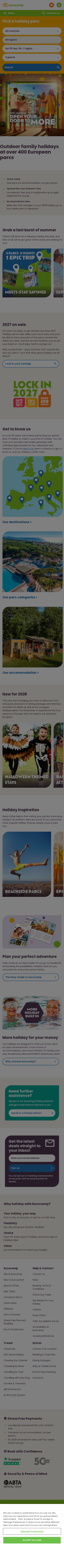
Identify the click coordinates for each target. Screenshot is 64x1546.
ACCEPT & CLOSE (32, 1540)
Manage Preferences (32, 1531)
